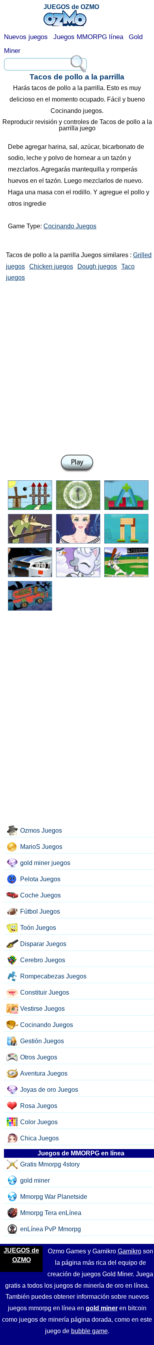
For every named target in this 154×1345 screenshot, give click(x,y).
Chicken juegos (51, 266)
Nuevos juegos (26, 37)
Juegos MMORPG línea (88, 37)
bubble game (89, 1331)
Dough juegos (97, 266)
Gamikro (129, 1251)
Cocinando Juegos (69, 226)
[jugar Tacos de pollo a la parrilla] (77, 463)
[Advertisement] (77, 367)
